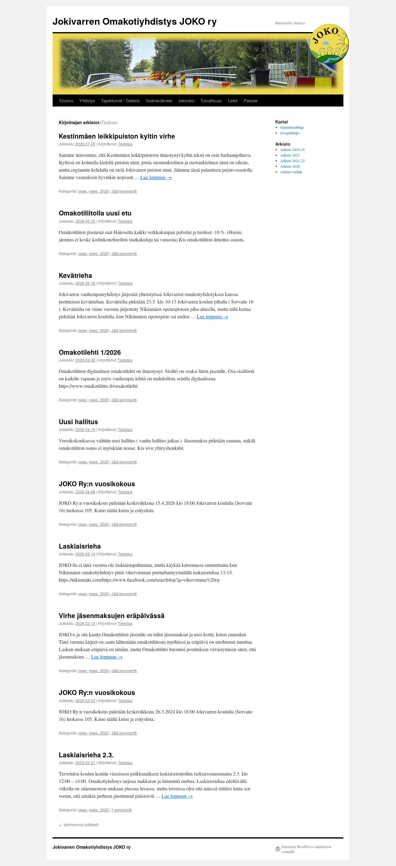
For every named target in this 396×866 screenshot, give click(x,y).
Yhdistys (87, 100)
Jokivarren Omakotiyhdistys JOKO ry (135, 20)
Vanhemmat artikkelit (78, 824)
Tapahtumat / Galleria (120, 100)
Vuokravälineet (159, 100)
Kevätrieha (75, 275)
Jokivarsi (186, 100)
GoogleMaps (289, 132)
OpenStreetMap (291, 127)
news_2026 (99, 191)
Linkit (233, 100)
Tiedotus (109, 122)
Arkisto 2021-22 (292, 160)
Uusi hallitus (78, 421)
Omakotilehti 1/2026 (90, 352)
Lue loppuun (156, 177)
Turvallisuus (211, 100)
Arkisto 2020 (290, 166)
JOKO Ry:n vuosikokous (97, 483)
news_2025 (99, 732)
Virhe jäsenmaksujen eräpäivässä (112, 615)
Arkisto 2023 (290, 155)
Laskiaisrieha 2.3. (86, 754)
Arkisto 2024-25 (292, 149)
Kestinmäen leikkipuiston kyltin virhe (117, 135)
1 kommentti (121, 809)
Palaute (250, 100)
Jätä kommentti (124, 191)
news (82, 191)
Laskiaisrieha (80, 545)
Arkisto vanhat (291, 171)
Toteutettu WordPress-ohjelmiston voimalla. (306, 849)
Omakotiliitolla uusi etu (95, 212)
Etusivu (66, 100)
